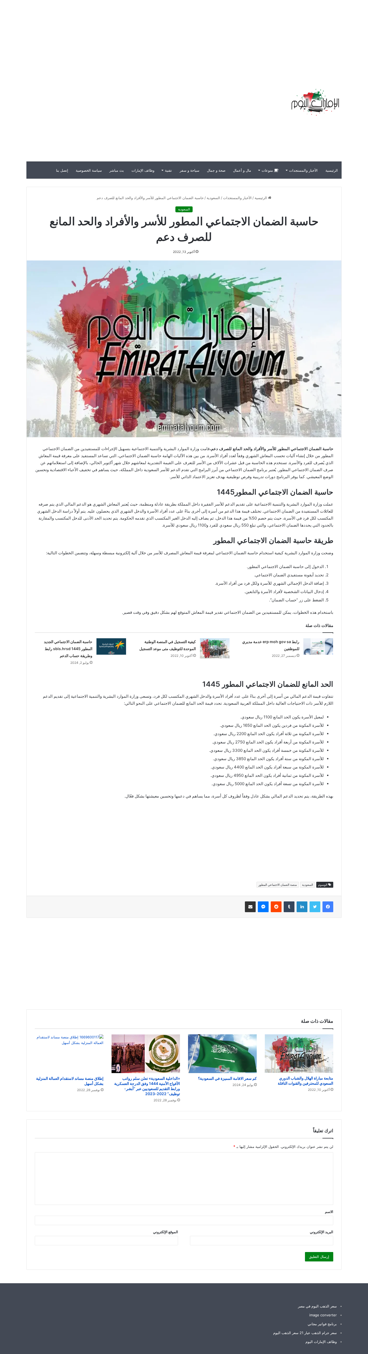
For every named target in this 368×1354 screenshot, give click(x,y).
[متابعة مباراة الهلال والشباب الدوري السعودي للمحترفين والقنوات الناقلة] (299, 1053)
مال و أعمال (242, 170)
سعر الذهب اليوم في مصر (317, 1306)
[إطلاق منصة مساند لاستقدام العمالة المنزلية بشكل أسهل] (69, 1053)
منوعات (268, 170)
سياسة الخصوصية (89, 170)
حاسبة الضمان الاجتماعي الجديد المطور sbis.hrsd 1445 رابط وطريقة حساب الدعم (68, 648)
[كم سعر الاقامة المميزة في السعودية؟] (222, 1053)
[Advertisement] (271, 37)
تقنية (168, 170)
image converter (323, 1315)
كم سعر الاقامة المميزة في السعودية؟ (227, 1078)
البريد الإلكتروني (321, 1232)
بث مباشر (116, 170)
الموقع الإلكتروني (165, 1232)
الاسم (329, 1212)
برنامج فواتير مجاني (322, 1324)
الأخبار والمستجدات (303, 170)
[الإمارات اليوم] (315, 102)
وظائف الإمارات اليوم (321, 1341)
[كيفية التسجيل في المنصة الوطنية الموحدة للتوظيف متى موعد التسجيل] (215, 648)
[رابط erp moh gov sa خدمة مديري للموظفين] (318, 646)
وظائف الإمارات (142, 170)
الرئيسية (331, 170)
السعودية (213, 198)
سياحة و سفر (189, 170)
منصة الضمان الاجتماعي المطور (277, 885)
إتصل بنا (62, 170)
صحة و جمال (216, 170)
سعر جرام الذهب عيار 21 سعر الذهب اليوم (305, 1333)
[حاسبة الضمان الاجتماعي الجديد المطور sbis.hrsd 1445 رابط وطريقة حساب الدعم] (111, 646)
